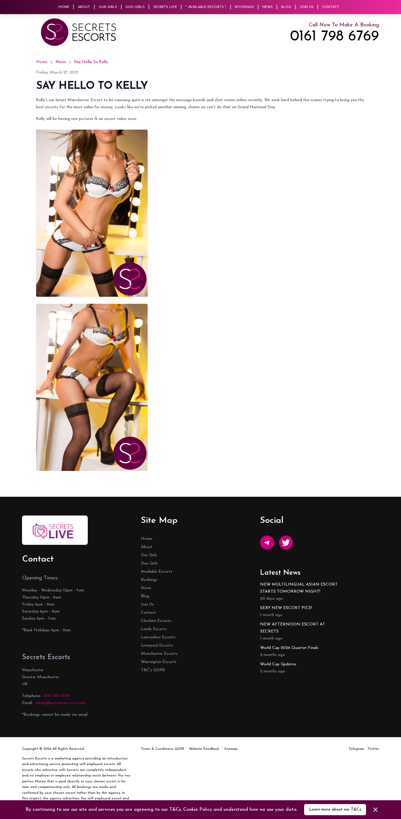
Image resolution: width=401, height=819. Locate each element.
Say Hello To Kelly (91, 62)
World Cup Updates (278, 664)
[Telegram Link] (267, 542)
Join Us (307, 7)
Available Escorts (156, 571)
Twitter (373, 749)
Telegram (356, 749)
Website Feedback (204, 749)
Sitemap (230, 749)
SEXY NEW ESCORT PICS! (286, 608)
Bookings (244, 7)
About (84, 7)
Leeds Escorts (154, 629)
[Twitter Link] (286, 542)
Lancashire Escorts (158, 637)
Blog (286, 7)
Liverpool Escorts (157, 645)
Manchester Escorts (159, 654)
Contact (330, 7)
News (267, 7)
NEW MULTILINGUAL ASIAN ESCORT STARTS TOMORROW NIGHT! (299, 588)
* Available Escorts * (206, 7)
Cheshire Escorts (156, 621)
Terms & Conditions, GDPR (162, 749)
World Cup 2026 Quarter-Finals (289, 648)
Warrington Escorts (158, 662)
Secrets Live (165, 7)
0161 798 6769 (334, 37)
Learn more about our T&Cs (335, 809)
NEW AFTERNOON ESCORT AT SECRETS (292, 628)
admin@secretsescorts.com (60, 703)
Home (63, 7)
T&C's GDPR (153, 670)
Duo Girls (135, 7)
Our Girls (108, 7)
